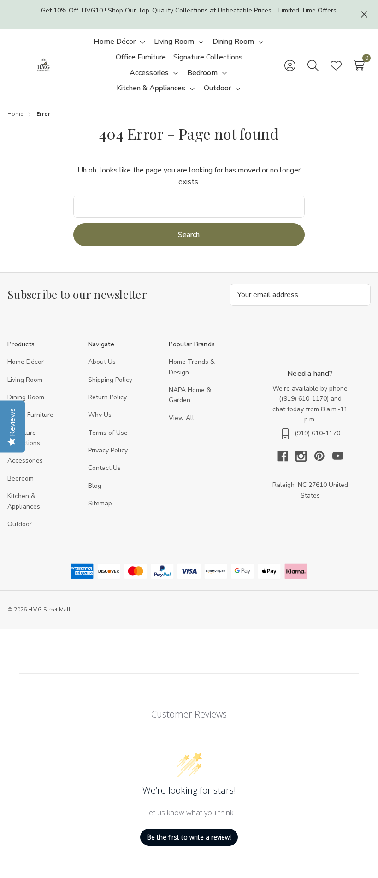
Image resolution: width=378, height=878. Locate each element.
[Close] (364, 14)
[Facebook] (286, 456)
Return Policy (107, 397)
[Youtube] (337, 456)
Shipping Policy (110, 379)
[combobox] (188, 207)
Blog (94, 485)
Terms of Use (108, 432)
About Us (102, 361)
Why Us (100, 414)
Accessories (25, 460)
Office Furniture (30, 414)
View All (181, 418)
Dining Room (25, 397)
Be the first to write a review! (189, 837)
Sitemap (100, 503)
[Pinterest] (323, 456)
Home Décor (25, 361)
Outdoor (19, 524)
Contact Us (104, 467)
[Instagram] (304, 456)
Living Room (24, 379)
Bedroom (20, 478)
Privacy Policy (108, 450)
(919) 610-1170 (304, 398)
